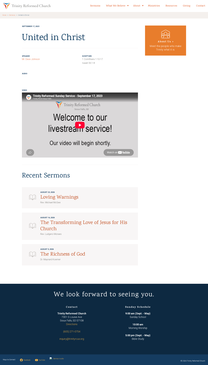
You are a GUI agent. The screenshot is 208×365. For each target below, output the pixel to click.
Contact (200, 6)
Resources (171, 6)
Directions (71, 324)
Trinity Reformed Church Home (27, 6)
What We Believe (115, 6)
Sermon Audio (58, 359)
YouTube (42, 360)
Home (4, 15)
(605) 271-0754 (71, 331)
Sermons (95, 6)
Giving (186, 6)
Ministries (154, 6)
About (136, 6)
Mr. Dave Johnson (31, 59)
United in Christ (23, 15)
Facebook (26, 360)
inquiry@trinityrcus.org (71, 338)
